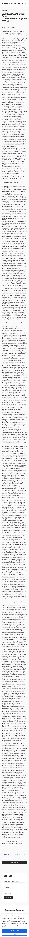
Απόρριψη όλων (14, 934)
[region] (14, 925)
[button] (2, 3)
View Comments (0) (14, 862)
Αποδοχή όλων (14, 930)
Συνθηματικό (6, 887)
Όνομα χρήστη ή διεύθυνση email (11, 881)
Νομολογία (4, 10)
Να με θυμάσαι (8, 893)
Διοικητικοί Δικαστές (12, 3)
